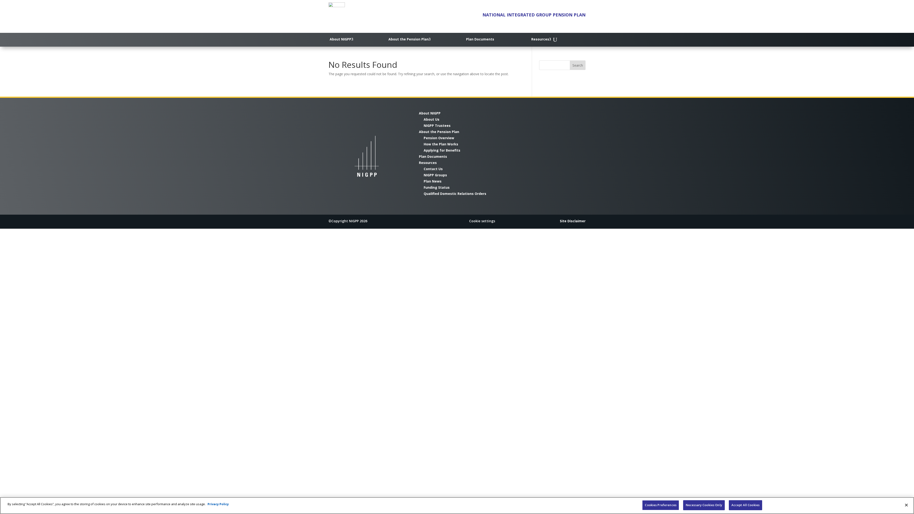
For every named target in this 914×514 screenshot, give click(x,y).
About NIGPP (340, 39)
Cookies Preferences (660, 505)
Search (577, 65)
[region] (457, 505)
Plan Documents (480, 39)
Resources (540, 39)
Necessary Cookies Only (704, 505)
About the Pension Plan (408, 39)
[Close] (906, 505)
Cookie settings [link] (482, 221)
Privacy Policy (218, 504)
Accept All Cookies (745, 505)
